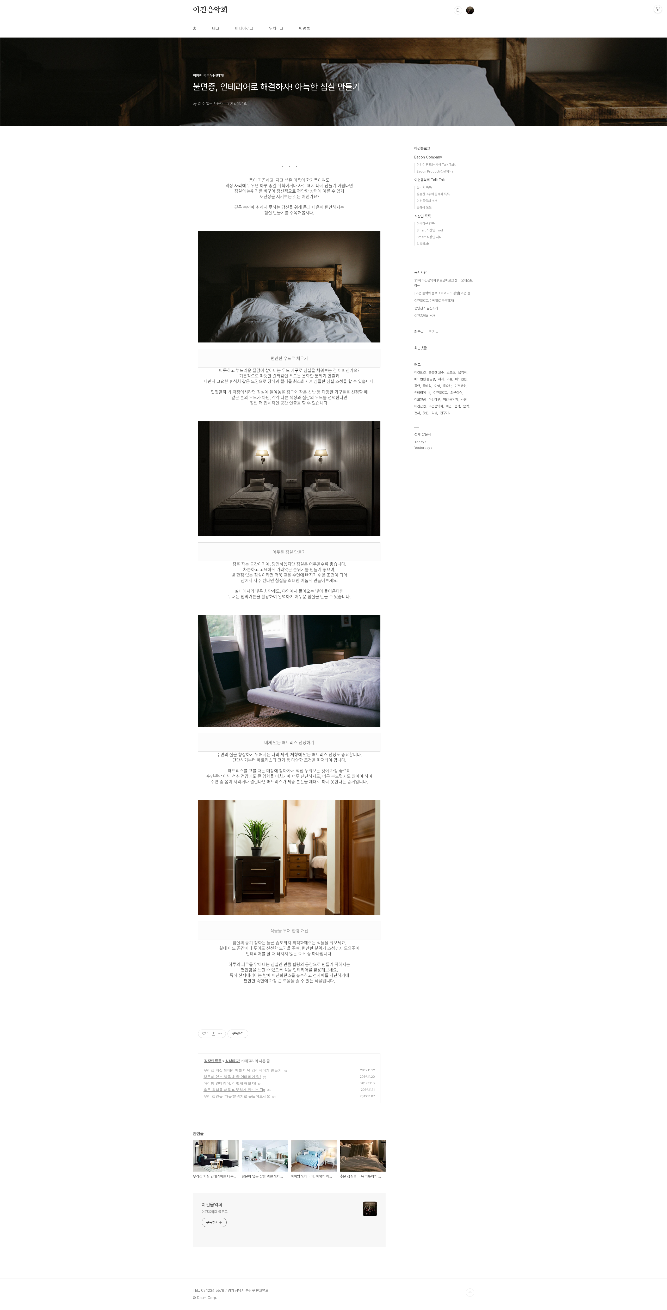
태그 (215, 28)
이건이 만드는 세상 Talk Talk (436, 165)
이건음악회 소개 (427, 201)
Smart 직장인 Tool (430, 230)
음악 (466, 406)
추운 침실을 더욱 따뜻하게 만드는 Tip (234, 1089)
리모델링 (420, 399)
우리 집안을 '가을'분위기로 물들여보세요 (236, 1096)
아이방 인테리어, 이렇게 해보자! (229, 1083)
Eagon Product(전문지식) (435, 171)
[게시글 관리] (220, 1034)
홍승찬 (447, 386)
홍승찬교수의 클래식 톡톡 (433, 194)
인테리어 (420, 393)
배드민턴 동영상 (424, 379)
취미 (441, 379)
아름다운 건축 (426, 223)
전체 (417, 413)
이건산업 (420, 406)
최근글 (419, 331)
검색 (458, 10)
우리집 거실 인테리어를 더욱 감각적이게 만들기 (242, 1070)
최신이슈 (456, 393)
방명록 (304, 28)
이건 (449, 406)
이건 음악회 (450, 399)
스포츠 (451, 372)
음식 (457, 406)
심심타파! (232, 1060)
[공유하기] (213, 1034)
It (429, 393)
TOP (470, 1292)
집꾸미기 (446, 413)
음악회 (462, 372)
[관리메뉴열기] (658, 9)
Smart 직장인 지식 (429, 237)
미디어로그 (244, 28)
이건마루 (434, 399)
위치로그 (276, 28)
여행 (437, 386)
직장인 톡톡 (212, 1060)
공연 (417, 386)
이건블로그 (422, 148)
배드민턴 (461, 379)
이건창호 (460, 386)
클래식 (427, 386)
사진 (464, 399)
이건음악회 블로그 (214, 1212)
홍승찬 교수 (436, 372)
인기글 (434, 331)
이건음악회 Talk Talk (430, 180)
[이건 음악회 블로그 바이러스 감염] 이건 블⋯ (443, 293)
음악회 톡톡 (424, 187)
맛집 (426, 413)
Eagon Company (428, 157)
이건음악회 (210, 10)
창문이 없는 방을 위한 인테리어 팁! (232, 1076)
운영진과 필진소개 (426, 308)
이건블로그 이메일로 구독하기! (434, 301)
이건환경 (420, 372)
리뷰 (434, 413)
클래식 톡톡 (424, 208)
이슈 (449, 379)
